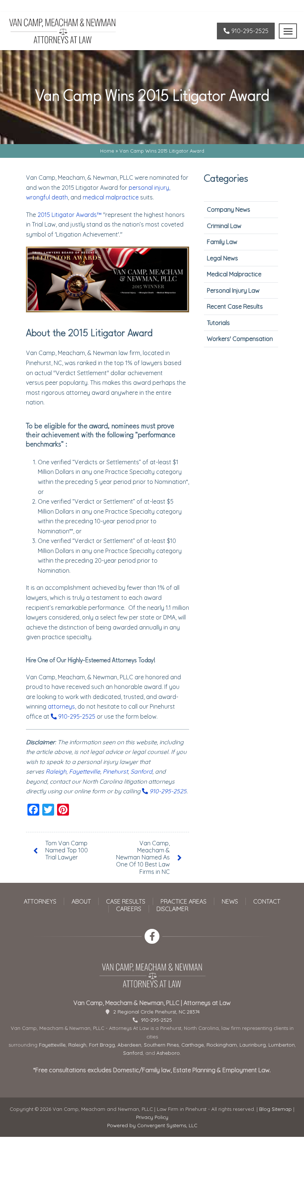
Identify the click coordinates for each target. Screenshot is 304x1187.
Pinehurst (115, 771)
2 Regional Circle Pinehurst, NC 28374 (156, 1012)
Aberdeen (129, 1045)
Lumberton (281, 1045)
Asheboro (168, 1053)
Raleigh (56, 771)
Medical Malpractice (234, 274)
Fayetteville (84, 771)
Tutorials (218, 322)
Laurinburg (252, 1045)
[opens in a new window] (152, 936)
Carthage (192, 1045)
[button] (288, 31)
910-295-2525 (76, 716)
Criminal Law (224, 226)
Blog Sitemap (275, 1109)
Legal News (222, 258)
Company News (228, 209)
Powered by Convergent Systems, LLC (152, 1125)
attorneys (61, 706)
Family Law (222, 241)
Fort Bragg (102, 1045)
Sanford (141, 771)
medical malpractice (111, 197)
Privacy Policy (152, 1117)
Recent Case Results (235, 306)
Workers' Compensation (240, 338)
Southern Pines (161, 1045)
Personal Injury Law (233, 290)
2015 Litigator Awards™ (69, 214)
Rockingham (221, 1045)
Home (107, 151)
